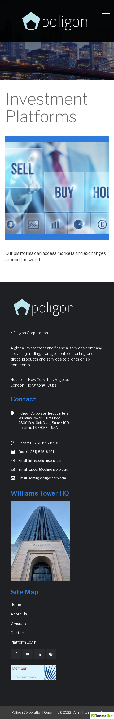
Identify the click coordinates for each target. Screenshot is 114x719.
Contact (18, 633)
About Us (19, 614)
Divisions (19, 623)
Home (16, 604)
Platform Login (23, 642)
